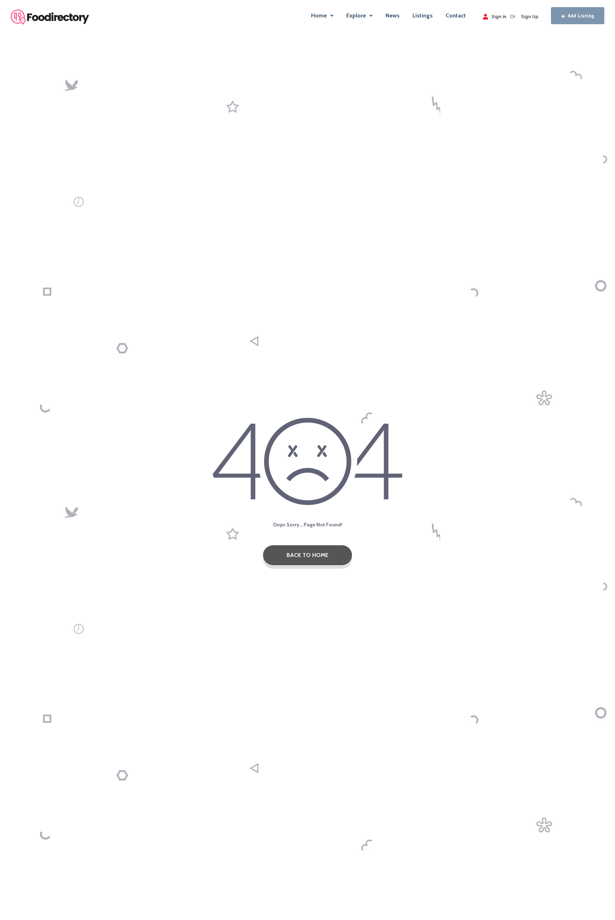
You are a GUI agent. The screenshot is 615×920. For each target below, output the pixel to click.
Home (319, 15)
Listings (422, 15)
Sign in (499, 17)
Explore (356, 15)
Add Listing (581, 15)
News (392, 15)
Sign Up (529, 17)
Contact (456, 15)
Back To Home (307, 555)
